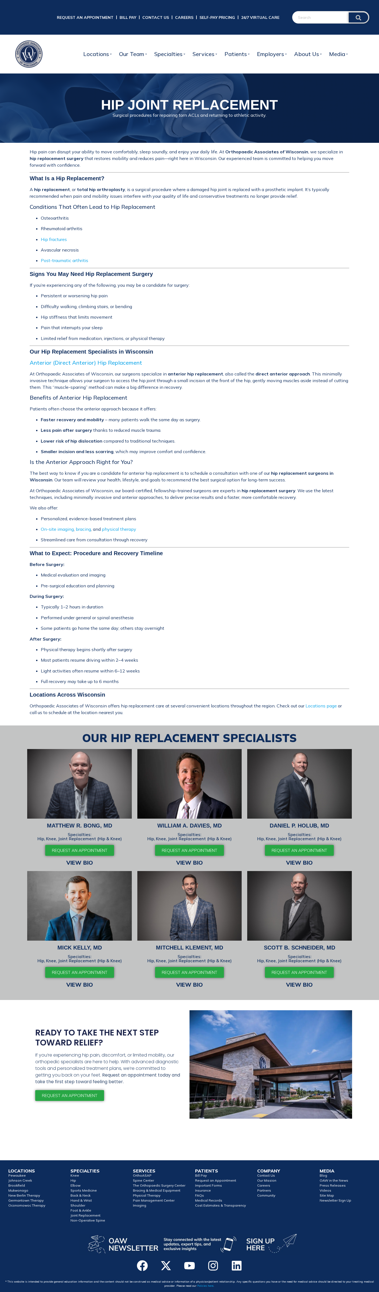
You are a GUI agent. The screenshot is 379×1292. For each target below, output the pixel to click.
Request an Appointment (85, 17)
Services (203, 53)
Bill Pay (128, 17)
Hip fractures (54, 239)
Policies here (205, 1286)
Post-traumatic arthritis (64, 260)
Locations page (321, 706)
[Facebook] (142, 1266)
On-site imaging (57, 529)
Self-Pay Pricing (217, 17)
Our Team (131, 53)
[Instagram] (213, 1266)
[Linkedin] (237, 1266)
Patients (235, 53)
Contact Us (155, 17)
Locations (96, 53)
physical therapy (119, 529)
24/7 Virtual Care (260, 17)
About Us (306, 53)
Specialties (168, 53)
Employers (270, 53)
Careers (184, 17)
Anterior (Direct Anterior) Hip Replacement (86, 362)
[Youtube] (189, 1266)
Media (337, 53)
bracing (83, 529)
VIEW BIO (79, 862)
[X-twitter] (166, 1266)
